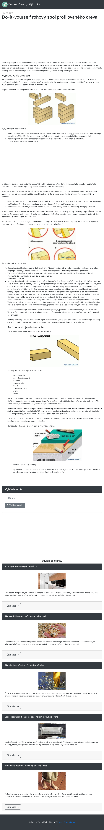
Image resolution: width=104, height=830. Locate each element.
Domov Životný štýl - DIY (24, 4)
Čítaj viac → (13, 605)
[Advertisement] (52, 42)
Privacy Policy (69, 822)
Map (60, 822)
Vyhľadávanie (16, 505)
